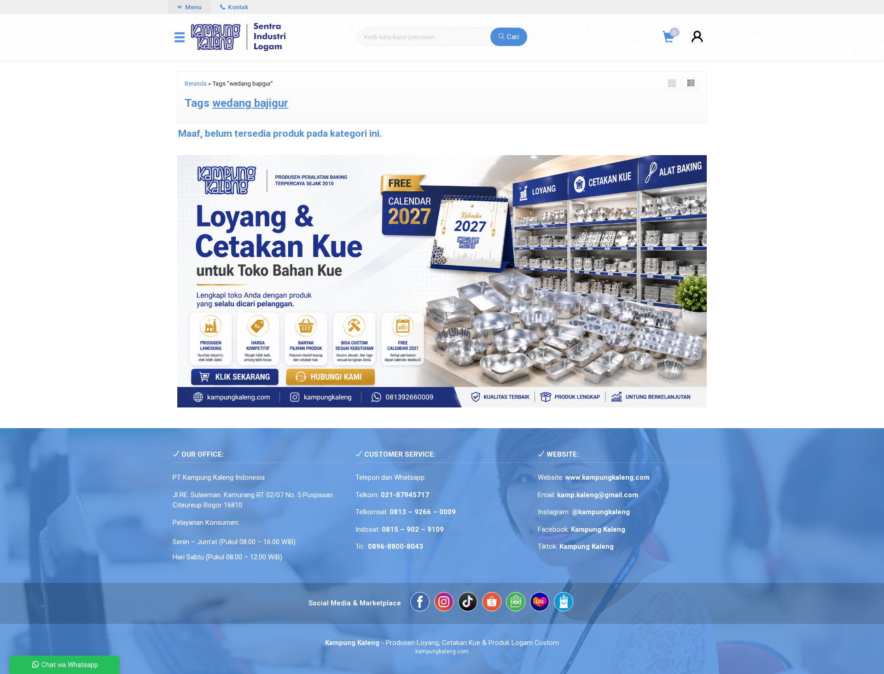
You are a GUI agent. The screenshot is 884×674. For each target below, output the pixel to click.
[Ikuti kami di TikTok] (467, 603)
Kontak (237, 7)
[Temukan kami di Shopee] (491, 603)
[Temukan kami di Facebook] (420, 603)
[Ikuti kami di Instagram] (444, 603)
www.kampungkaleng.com (607, 477)
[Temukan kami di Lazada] (539, 603)
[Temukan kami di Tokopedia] (515, 603)
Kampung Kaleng (586, 546)
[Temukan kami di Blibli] (563, 603)
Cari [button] (512, 37)
